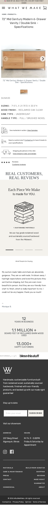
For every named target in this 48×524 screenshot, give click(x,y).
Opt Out (28, 502)
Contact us (28, 140)
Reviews (41, 475)
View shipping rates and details (24, 154)
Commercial (9, 487)
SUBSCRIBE (35, 413)
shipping (40, 472)
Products (12, 14)
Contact (7, 479)
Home (4, 14)
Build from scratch (35, 468)
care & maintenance (13, 472)
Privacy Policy (18, 502)
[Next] (43, 59)
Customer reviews (19, 164)
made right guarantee (39, 481)
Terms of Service (39, 502)
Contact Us (6, 502)
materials (8, 468)
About (42, 487)
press (6, 475)
